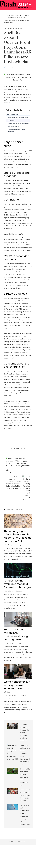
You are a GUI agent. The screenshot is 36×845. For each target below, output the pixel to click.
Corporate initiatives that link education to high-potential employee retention (25, 733)
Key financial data (12, 114)
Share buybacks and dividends (18, 117)
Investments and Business (13, 28)
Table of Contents (14, 110)
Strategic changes (13, 126)
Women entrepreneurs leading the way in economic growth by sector (17, 686)
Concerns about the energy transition (16, 130)
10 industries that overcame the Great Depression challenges (17, 584)
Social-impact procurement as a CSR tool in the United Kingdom (25, 795)
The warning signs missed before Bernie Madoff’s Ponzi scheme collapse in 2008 (17, 536)
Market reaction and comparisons (18, 123)
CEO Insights (12, 120)
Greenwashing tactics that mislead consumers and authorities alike (25, 777)
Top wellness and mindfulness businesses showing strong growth (16, 634)
